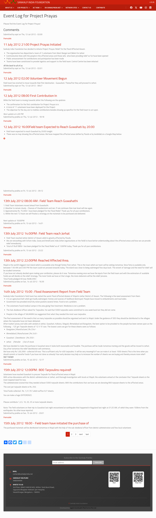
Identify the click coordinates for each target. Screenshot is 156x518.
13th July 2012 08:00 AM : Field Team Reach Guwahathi (40, 200)
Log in (152, 2)
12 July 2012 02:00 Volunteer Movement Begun (35, 78)
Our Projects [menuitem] (22, 9)
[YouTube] (141, 7)
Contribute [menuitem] (100, 8)
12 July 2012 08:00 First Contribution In (30, 95)
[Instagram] (146, 7)
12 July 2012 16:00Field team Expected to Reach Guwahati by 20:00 (49, 126)
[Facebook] (131, 7)
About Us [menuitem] (7, 9)
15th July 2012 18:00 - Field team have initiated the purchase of (46, 423)
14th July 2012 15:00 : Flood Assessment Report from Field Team (46, 291)
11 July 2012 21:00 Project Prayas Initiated (32, 44)
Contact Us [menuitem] (86, 8)
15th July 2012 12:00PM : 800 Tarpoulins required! (37, 369)
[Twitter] (136, 7)
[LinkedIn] (150, 7)
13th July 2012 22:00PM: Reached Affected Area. (36, 260)
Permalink (7, 38)
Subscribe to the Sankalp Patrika (78, 458)
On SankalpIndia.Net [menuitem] (52, 9)
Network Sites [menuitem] (70, 9)
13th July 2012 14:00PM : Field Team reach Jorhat (36, 233)
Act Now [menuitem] (35, 9)
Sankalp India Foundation (33, 2)
